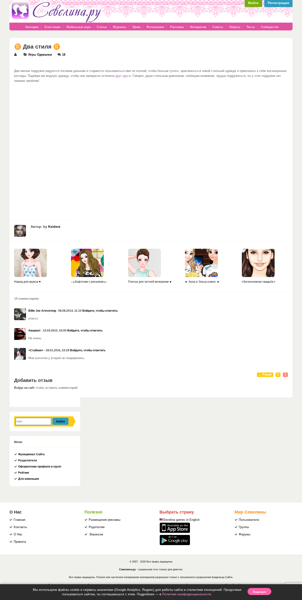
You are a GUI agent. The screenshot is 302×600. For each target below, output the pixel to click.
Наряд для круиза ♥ (27, 281)
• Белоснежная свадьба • (258, 281)
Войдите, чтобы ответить (100, 310)
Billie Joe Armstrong (42, 310)
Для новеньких (28, 478)
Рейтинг (23, 472)
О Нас (18, 534)
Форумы (244, 534)
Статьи (102, 27)
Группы (244, 527)
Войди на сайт (24, 387)
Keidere (54, 226)
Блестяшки (52, 27)
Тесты (250, 27)
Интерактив (198, 27)
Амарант (34, 330)
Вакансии (96, 534)
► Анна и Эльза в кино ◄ (202, 281)
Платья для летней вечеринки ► (150, 281)
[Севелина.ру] (57, 21)
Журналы (119, 27)
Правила (20, 541)
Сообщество (270, 27)
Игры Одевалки (40, 54)
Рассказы (177, 27)
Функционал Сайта (31, 454)
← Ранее (265, 374)
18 (63, 54)
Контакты (20, 527)
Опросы (234, 27)
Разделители (27, 460)
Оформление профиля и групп (39, 466)
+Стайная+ (35, 350)
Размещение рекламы (104, 519)
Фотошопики (155, 27)
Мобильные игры (79, 27)
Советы (217, 27)
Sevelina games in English (181, 519)
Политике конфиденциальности (186, 594)
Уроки (136, 27)
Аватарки (31, 27)
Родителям (97, 527)
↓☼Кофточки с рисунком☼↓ (89, 281)
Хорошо (259, 591)
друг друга (123, 76)
